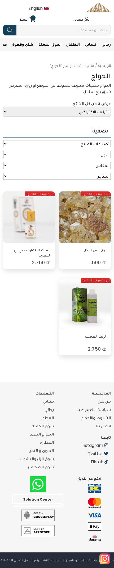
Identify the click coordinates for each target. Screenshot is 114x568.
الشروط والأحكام (96, 418)
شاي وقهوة (22, 44)
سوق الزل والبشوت (37, 459)
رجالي (106, 44)
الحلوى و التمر (42, 450)
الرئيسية (104, 65)
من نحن (104, 401)
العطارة (47, 442)
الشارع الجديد (42, 434)
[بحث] (9, 30)
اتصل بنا (103, 426)
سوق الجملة (49, 44)
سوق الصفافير (41, 467)
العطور (47, 418)
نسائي (90, 44)
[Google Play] (38, 515)
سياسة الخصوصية (93, 409)
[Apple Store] (38, 530)
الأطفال (73, 44)
